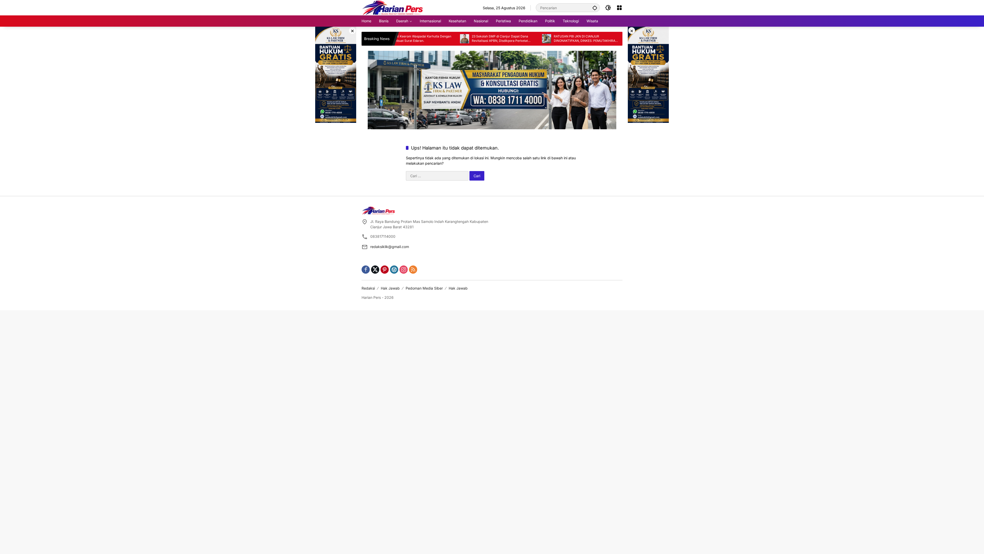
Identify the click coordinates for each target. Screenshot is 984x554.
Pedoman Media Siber (424, 288)
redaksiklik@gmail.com (389, 246)
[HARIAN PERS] (392, 7)
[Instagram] (403, 269)
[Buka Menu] (619, 8)
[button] (595, 7)
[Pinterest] (385, 269)
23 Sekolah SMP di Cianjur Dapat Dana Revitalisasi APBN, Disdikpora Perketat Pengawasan (472, 38)
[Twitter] (375, 269)
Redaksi (368, 288)
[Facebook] (366, 269)
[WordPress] (394, 269)
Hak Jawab (390, 288)
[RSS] (413, 269)
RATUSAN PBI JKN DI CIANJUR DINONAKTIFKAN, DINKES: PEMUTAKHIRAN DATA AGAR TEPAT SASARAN (558, 38)
